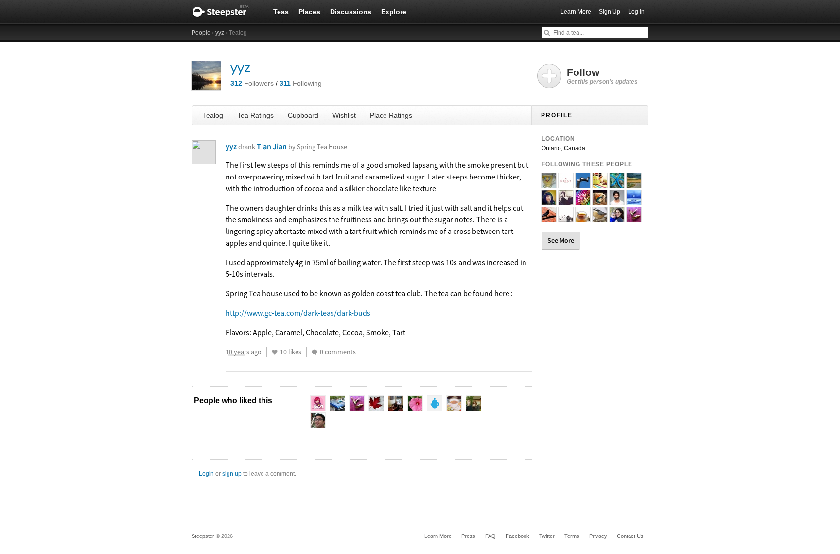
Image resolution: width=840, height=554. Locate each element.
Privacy (598, 536)
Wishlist (344, 115)
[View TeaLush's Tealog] (634, 200)
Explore (393, 12)
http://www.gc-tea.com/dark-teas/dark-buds (298, 313)
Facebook (517, 536)
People (201, 32)
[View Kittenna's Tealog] (634, 183)
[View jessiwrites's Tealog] (566, 200)
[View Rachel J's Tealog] (617, 217)
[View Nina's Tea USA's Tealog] (566, 183)
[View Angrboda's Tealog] (583, 183)
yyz (219, 32)
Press (468, 536)
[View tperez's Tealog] (634, 217)
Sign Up (609, 11)
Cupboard (303, 115)
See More (560, 240)
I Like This (275, 352)
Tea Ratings (255, 115)
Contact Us (630, 536)
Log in (636, 11)
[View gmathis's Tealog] (600, 183)
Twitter (547, 536)
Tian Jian (302, 146)
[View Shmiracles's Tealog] (583, 200)
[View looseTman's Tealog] (600, 217)
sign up (232, 473)
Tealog (213, 115)
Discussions (350, 12)
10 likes (290, 351)
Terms (571, 536)
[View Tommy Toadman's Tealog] (617, 200)
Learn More (575, 11)
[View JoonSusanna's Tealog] (600, 200)
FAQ (490, 536)
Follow (602, 76)
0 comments (338, 351)
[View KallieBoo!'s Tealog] (566, 217)
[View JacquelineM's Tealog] (549, 200)
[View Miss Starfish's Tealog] (617, 183)
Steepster (226, 11)
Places (309, 12)
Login (206, 473)
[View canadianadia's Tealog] (549, 183)
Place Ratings (391, 115)
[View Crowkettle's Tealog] (549, 217)
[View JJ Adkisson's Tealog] (583, 217)
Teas (281, 12)
